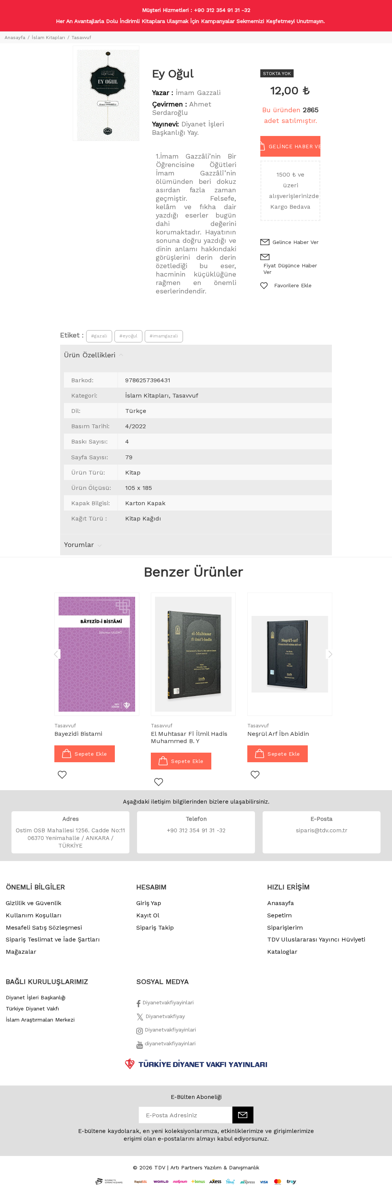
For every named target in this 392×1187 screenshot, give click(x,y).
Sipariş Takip (155, 927)
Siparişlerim (285, 927)
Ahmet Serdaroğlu (181, 108)
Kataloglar (282, 951)
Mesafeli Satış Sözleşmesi (44, 927)
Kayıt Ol (147, 915)
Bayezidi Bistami (78, 733)
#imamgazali (164, 336)
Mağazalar (21, 951)
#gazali (99, 336)
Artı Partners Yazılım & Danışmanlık (214, 1167)
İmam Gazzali (198, 92)
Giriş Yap (148, 903)
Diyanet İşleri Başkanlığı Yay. (188, 128)
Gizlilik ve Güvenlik (33, 903)
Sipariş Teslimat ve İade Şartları (53, 939)
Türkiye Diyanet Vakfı (32, 1008)
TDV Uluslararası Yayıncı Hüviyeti (316, 939)
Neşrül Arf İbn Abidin (278, 733)
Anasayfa (15, 37)
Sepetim (279, 915)
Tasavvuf (81, 37)
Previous (56, 654)
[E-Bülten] (242, 1115)
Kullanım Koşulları (34, 915)
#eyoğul (128, 336)
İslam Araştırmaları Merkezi (40, 1020)
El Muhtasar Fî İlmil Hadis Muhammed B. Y (189, 737)
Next (330, 654)
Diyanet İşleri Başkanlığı (35, 997)
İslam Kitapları (48, 37)
